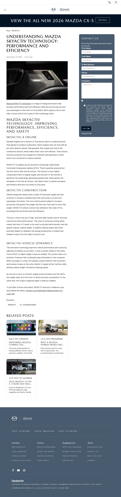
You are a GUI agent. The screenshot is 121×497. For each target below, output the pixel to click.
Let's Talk (86, 128)
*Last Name (86, 56)
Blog (8, 31)
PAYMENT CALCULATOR (72, 451)
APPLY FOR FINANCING (71, 447)
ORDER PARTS (43, 460)
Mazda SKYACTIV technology (18, 104)
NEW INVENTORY (19, 447)
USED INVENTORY (19, 451)
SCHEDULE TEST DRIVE (21, 460)
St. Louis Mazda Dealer (28, 305)
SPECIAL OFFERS (19, 456)
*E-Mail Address (87, 65)
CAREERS (91, 460)
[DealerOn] (18, 481)
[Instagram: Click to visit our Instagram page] (24, 470)
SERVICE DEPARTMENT (46, 447)
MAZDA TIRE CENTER (45, 451)
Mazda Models (57, 339)
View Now (103, 20)
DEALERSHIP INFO (95, 447)
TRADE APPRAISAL (70, 456)
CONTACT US (92, 451)
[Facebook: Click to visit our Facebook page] (13, 470)
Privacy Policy (100, 120)
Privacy (54, 484)
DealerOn (35, 484)
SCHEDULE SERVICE (45, 456)
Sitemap (45, 484)
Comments (85, 81)
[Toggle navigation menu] (4, 9)
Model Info (16, 31)
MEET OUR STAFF (94, 456)
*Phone (84, 73)
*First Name (86, 48)
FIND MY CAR (67, 460)
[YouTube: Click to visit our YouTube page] (18, 470)
